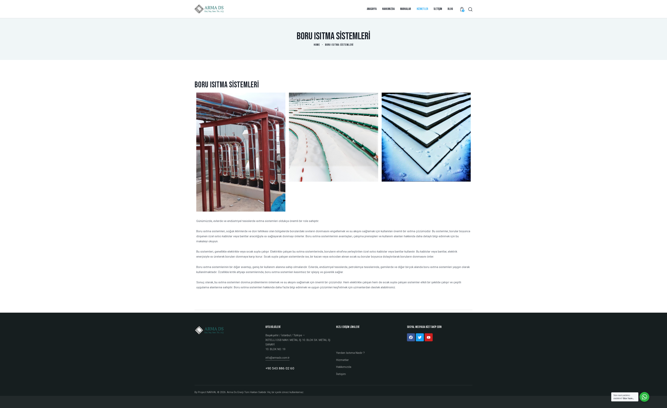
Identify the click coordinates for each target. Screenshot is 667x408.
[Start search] (470, 9)
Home (317, 45)
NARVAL (212, 392)
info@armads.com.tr (277, 357)
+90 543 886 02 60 (279, 368)
